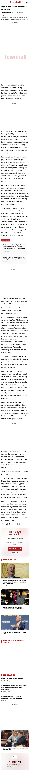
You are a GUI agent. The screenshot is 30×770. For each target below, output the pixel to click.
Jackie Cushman (6, 13)
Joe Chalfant (5, 586)
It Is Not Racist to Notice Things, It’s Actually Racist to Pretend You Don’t (13, 608)
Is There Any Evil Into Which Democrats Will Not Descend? (11, 697)
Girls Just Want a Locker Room (12, 679)
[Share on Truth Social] (6, 524)
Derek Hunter (6, 611)
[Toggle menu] (3, 2)
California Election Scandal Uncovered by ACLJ (14, 633)
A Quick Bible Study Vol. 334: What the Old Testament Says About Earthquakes (13, 687)
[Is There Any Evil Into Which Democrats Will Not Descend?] (15, 738)
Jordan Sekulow (6, 636)
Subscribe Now (15, 552)
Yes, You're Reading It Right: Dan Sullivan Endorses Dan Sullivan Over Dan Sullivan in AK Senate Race (14, 581)
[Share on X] (2, 524)
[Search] (27, 2)
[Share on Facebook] (9, 524)
